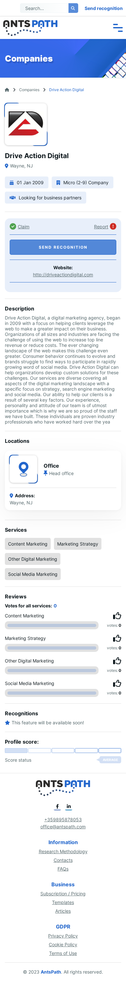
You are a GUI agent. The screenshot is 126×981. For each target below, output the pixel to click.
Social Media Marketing (33, 574)
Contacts (63, 860)
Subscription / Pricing (63, 893)
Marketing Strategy (77, 544)
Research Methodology (63, 851)
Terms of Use (63, 953)
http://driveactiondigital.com (63, 274)
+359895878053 (63, 819)
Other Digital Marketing (32, 559)
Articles (63, 911)
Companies (29, 89)
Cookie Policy (63, 944)
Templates (63, 902)
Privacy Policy (63, 935)
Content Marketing (27, 544)
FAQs (63, 868)
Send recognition (104, 8)
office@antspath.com (63, 826)
